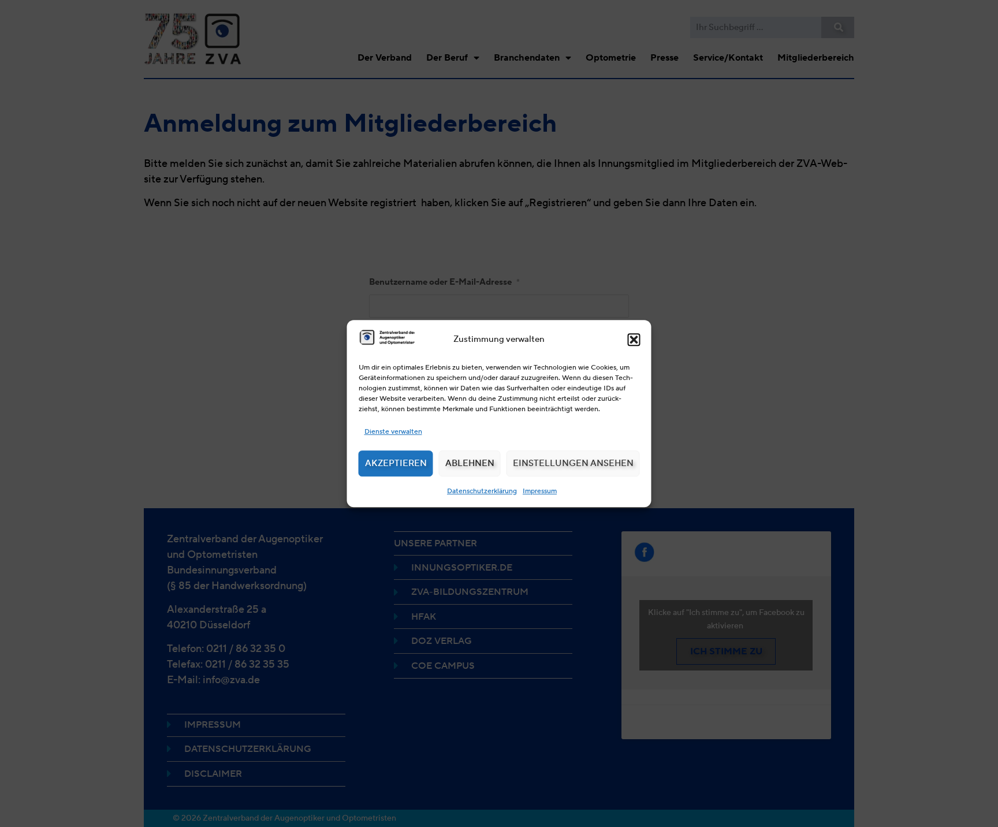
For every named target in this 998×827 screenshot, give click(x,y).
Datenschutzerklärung (482, 491)
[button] (634, 339)
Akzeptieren (396, 463)
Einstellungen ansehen (573, 463)
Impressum (540, 491)
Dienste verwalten (393, 431)
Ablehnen (469, 463)
